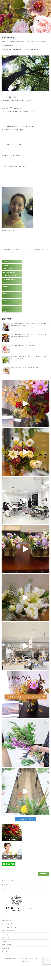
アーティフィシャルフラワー (10, 927)
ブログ (4, 889)
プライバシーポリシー (9, 880)
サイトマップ (6, 885)
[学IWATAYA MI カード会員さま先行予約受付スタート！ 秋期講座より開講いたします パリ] (25, 646)
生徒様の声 (5, 941)
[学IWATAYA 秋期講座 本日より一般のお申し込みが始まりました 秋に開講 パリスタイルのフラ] (25, 403)
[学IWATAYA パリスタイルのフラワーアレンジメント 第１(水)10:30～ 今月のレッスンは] (25, 597)
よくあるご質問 (6, 944)
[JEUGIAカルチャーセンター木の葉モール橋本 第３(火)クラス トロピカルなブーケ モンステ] (25, 791)
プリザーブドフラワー (8, 931)
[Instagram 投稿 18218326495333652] (25, 742)
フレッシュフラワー (7, 924)
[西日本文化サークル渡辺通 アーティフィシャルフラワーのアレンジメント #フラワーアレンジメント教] (25, 549)
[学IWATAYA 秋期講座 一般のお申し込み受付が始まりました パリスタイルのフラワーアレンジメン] (25, 452)
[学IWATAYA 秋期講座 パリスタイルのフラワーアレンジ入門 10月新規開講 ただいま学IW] (25, 694)
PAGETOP (44, 874)
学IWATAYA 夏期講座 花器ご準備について (23, 345)
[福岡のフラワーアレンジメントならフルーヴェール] (27, 20)
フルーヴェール (6, 920)
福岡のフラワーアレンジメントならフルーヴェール (26, 958)
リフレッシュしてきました (40, 249)
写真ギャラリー (6, 937)
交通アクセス (5, 951)
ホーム (3, 917)
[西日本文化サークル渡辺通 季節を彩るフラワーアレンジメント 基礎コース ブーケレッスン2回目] (25, 500)
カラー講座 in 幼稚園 (10, 249)
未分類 (45, 41)
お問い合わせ (5, 948)
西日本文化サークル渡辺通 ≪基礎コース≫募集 (25, 367)
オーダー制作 (5, 934)
